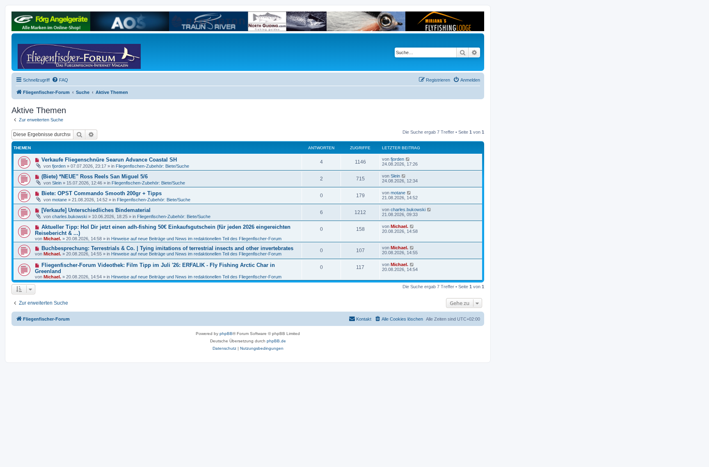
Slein (57, 182)
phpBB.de (276, 341)
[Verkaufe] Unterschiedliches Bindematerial (96, 210)
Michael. (52, 238)
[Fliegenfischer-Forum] (49, 52)
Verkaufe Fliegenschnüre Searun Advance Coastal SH (109, 160)
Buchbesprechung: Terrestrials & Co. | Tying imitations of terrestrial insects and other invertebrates (167, 248)
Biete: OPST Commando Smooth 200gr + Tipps (101, 193)
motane (59, 199)
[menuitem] (60, 80)
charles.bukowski (69, 216)
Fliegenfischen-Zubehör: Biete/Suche (152, 166)
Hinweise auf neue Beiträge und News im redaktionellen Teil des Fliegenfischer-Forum (196, 238)
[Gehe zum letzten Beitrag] (408, 159)
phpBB (226, 333)
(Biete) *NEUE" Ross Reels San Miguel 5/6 (94, 176)
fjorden (59, 166)
